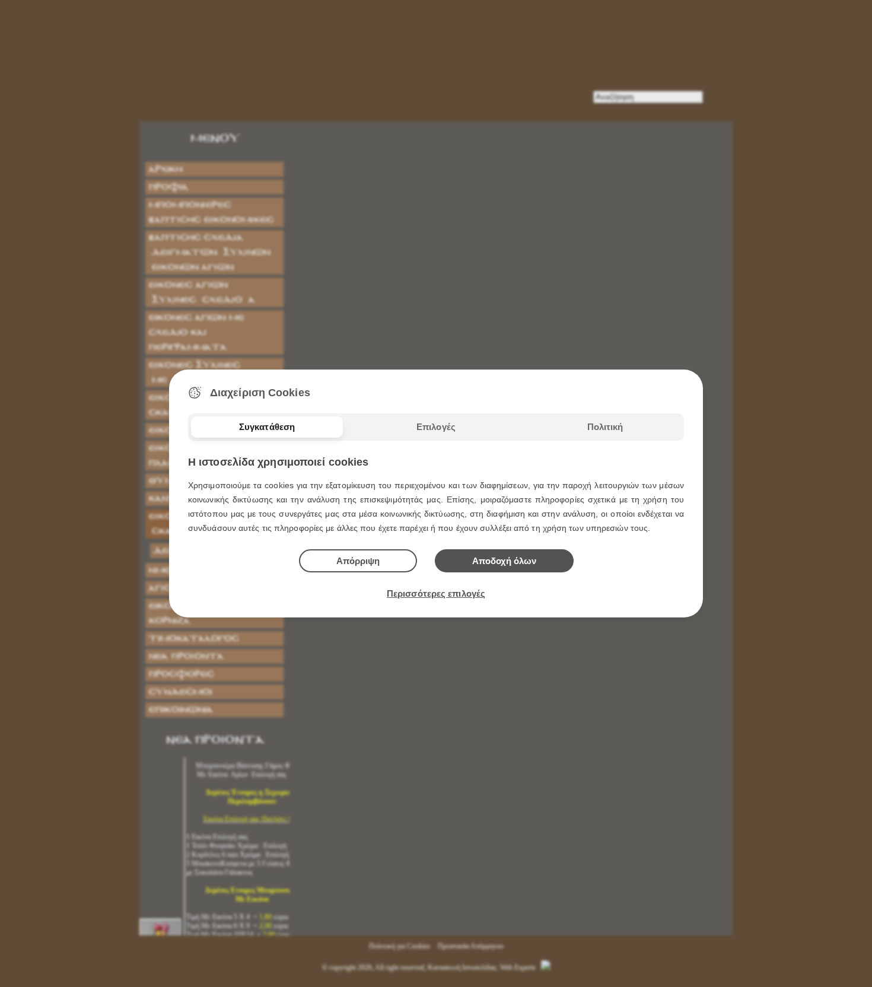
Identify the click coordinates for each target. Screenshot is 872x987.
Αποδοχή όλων (504, 561)
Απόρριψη (358, 561)
